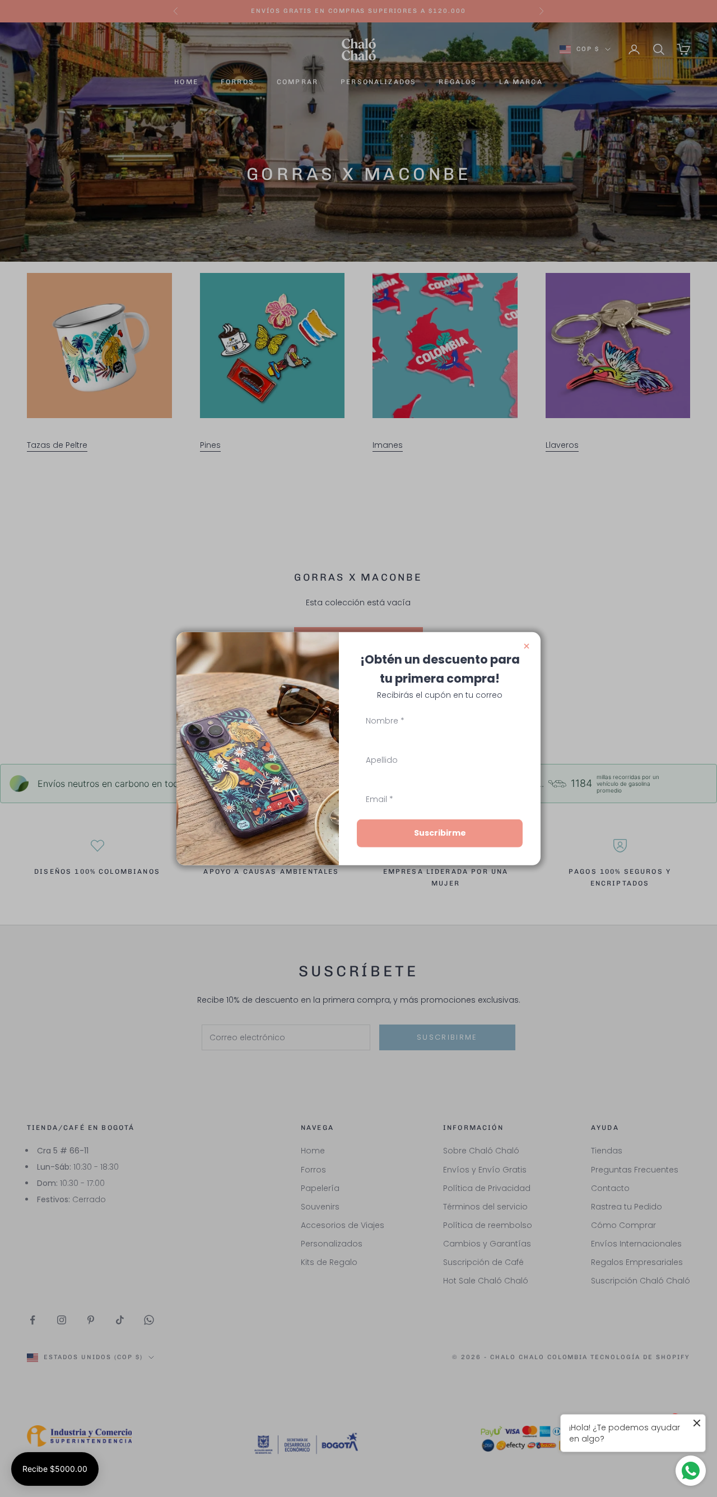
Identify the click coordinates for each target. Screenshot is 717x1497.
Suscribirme (440, 832)
